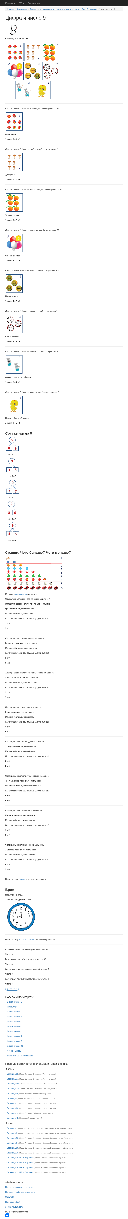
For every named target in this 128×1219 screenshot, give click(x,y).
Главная (10, 3)
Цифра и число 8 (14, 1040)
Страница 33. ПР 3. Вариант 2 (20, 1172)
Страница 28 (12, 1138)
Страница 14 (12, 1113)
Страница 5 (11, 1098)
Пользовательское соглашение (19, 1187)
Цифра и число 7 (14, 1036)
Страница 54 (12, 1142)
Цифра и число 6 (14, 1031)
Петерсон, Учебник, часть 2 (30, 1118)
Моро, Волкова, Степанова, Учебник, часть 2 (36, 1098)
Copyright (9, 1196)
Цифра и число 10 (14, 1045)
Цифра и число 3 (14, 1016)
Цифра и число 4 (14, 1021)
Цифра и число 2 (14, 1011)
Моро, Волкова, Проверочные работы (50, 1157)
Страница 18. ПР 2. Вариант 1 (20, 1162)
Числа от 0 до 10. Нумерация (86, 9)
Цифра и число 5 (14, 1026)
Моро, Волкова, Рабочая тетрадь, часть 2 (36, 1113)
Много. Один (12, 1006)
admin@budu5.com (14, 1206)
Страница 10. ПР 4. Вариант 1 (20, 1157)
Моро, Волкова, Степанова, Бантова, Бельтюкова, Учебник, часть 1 (45, 1128)
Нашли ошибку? (12, 1201)
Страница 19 (12, 1117)
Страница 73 (12, 1152)
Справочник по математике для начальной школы (50, 9)
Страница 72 (12, 1108)
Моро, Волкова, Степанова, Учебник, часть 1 (37, 1074)
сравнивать (21, 593)
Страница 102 (13, 1083)
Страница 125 (13, 1088)
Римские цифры (14, 1050)
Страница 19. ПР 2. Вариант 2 (20, 1167)
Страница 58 (12, 1147)
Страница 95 (12, 1073)
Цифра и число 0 (14, 1001)
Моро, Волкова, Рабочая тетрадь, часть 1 (36, 1093)
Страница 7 (11, 1133)
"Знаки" (22, 879)
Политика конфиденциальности (20, 1192)
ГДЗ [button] (21, 3)
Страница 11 (12, 1103)
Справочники (34, 3)
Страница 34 (12, 1093)
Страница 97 (12, 1078)
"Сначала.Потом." (27, 939)
